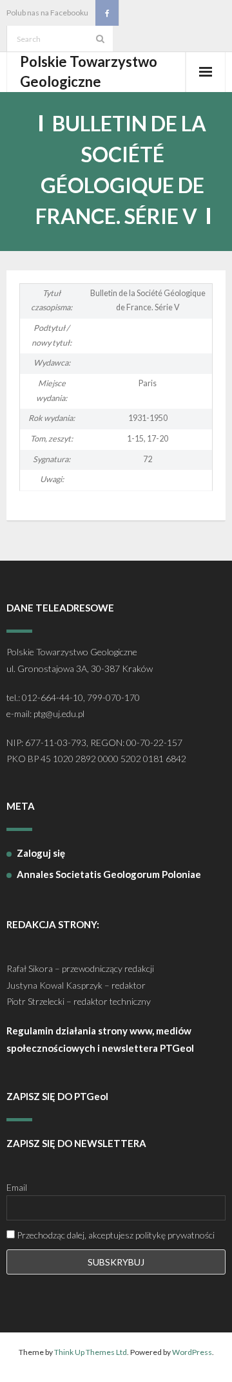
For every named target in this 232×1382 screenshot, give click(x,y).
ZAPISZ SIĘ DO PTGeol (57, 1096)
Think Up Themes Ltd (90, 1352)
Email (16, 1187)
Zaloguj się (41, 853)
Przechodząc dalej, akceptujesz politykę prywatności (115, 1234)
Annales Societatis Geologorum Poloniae (109, 874)
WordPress (192, 1352)
